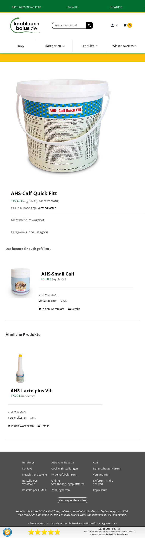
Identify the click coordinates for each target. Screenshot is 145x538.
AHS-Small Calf (57, 274)
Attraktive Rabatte (62, 462)
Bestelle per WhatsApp (29, 482)
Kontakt (27, 468)
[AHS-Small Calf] (20, 282)
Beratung (28, 462)
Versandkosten (47, 208)
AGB (95, 462)
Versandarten (101, 474)
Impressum (100, 490)
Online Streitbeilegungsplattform (67, 482)
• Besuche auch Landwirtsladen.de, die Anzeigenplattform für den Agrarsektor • (72, 523)
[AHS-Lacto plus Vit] (20, 368)
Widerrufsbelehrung (64, 474)
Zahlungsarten (60, 490)
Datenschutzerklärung (107, 468)
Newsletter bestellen (35, 474)
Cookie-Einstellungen (64, 468)
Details (75, 309)
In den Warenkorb (53, 309)
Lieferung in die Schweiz (103, 482)
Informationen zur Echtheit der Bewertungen (109, 534)
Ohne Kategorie (37, 232)
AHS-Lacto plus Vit (31, 390)
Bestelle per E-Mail (34, 490)
